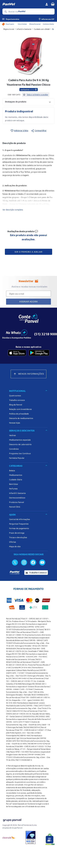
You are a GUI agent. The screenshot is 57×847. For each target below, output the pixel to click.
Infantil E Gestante (17, 493)
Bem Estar (13, 484)
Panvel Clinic (14, 506)
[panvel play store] (39, 353)
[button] (28, 101)
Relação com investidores (20, 409)
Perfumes (13, 488)
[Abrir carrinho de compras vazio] (53, 4)
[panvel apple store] (17, 353)
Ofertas (12, 542)
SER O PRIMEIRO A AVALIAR (28, 251)
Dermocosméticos (17, 497)
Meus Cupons (10, 24)
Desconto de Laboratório (20, 444)
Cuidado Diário (15, 479)
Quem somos (15, 395)
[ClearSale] (9, 837)
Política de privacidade (19, 413)
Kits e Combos (22, 24)
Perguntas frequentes (19, 523)
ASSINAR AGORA (28, 301)
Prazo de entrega (16, 532)
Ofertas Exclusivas (34, 24)
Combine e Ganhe (48, 24)
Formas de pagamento (19, 528)
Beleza (12, 470)
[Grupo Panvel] (12, 819)
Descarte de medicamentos (21, 418)
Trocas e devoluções (18, 537)
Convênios (14, 449)
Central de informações (19, 519)
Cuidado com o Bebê (42, 29)
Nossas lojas (14, 422)
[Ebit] (30, 837)
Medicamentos (15, 475)
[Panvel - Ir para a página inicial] (22, 4)
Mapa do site (15, 546)
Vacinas (12, 435)
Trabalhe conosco (17, 400)
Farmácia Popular (16, 458)
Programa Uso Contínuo (20, 453)
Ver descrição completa (12, 209)
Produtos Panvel (16, 502)
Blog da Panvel (15, 404)
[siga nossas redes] (15, 562)
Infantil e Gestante (24, 29)
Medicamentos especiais (20, 439)
